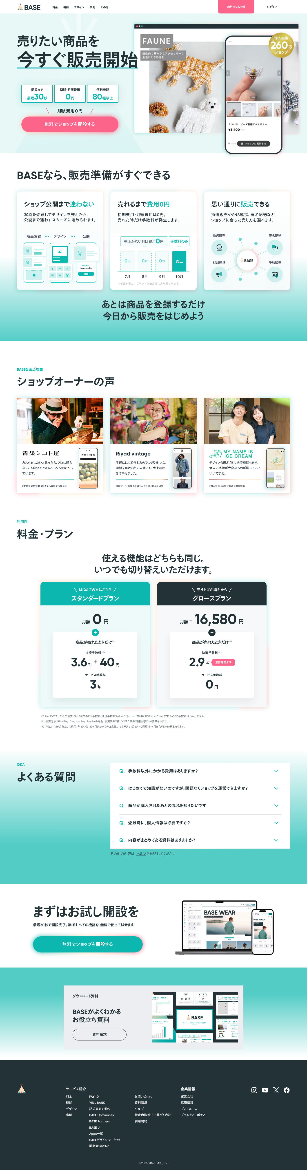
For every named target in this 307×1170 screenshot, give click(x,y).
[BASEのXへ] (276, 1090)
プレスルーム (189, 1109)
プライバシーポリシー (194, 1115)
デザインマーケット (105, 1140)
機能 (69, 1102)
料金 (69, 1096)
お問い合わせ (144, 1096)
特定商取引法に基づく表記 (153, 1115)
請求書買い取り (99, 1109)
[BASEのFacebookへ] (287, 1090)
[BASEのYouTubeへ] (265, 1090)
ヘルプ (141, 854)
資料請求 (141, 1102)
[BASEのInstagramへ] (254, 1090)
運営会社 (187, 1096)
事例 (69, 1115)
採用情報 (187, 1102)
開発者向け (99, 1146)
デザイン (71, 1109)
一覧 (96, 1133)
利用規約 (141, 1121)
